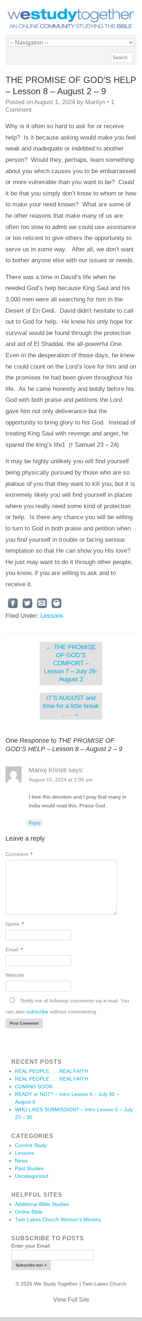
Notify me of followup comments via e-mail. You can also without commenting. (67, 1006)
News (21, 1161)
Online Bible (29, 1212)
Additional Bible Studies (42, 1204)
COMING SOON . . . (38, 1086)
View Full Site (71, 1300)
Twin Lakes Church (104, 1284)
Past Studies (29, 1168)
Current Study (31, 1145)
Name (14, 924)
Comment (18, 854)
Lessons (51, 615)
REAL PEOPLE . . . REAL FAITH (51, 1071)
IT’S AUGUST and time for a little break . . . (71, 705)
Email (14, 949)
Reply (34, 823)
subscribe (37, 1011)
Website (14, 975)
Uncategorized (31, 1176)
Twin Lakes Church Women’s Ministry (58, 1219)
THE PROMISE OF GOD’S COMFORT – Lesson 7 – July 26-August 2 (71, 663)
